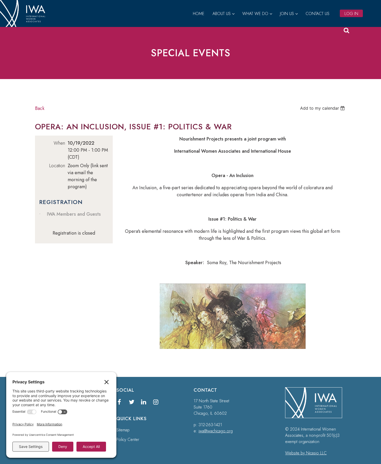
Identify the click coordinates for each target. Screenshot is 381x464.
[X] (132, 402)
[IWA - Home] (25, 25)
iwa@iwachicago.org (216, 431)
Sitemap (123, 430)
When (59, 143)
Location (57, 165)
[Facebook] (119, 402)
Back (39, 108)
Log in (351, 14)
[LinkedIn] (144, 402)
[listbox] (323, 108)
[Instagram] (156, 402)
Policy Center (127, 439)
